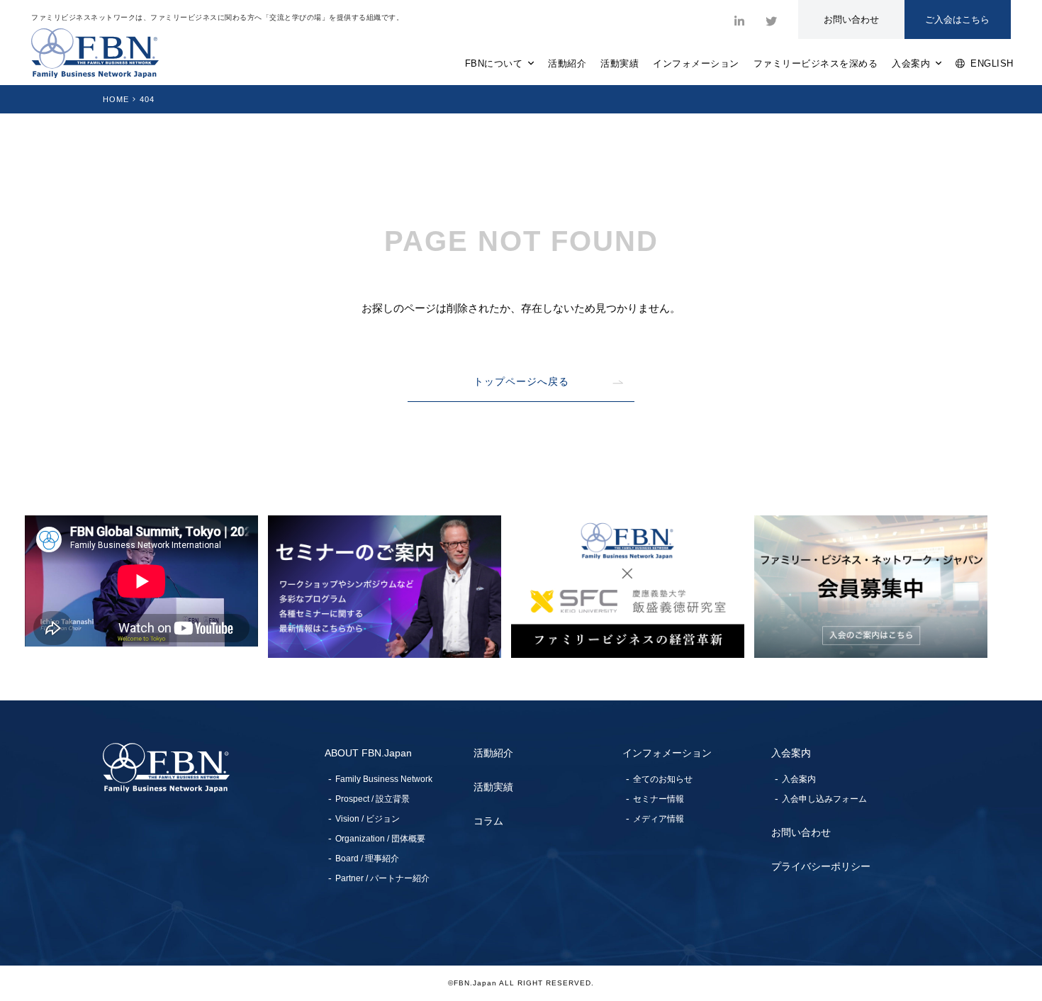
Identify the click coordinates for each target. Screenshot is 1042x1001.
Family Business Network (383, 779)
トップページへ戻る (521, 381)
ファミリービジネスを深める (816, 63)
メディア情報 (658, 819)
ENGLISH (989, 63)
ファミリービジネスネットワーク (95, 53)
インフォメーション (696, 63)
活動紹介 (567, 63)
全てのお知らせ (663, 779)
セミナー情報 (658, 799)
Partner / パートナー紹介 (382, 878)
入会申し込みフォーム (824, 799)
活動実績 (619, 63)
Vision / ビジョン (367, 819)
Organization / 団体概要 (380, 839)
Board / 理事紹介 (367, 858)
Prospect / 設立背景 (372, 799)
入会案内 (914, 63)
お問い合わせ (801, 832)
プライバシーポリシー (820, 866)
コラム (488, 821)
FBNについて (496, 63)
